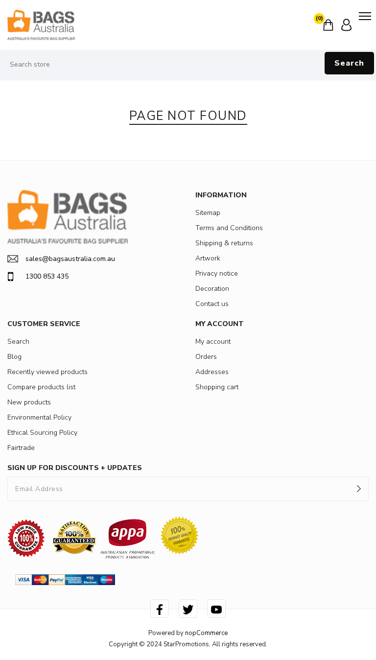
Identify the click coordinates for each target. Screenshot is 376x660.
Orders (206, 356)
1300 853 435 (47, 276)
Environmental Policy (39, 417)
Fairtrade (21, 447)
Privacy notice (216, 273)
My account (213, 341)
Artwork (207, 258)
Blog (14, 356)
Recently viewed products (47, 372)
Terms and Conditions (229, 228)
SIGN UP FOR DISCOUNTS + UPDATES (74, 467)
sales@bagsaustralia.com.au (70, 258)
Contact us (212, 303)
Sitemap (207, 212)
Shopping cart (216, 387)
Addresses (212, 372)
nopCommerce (206, 633)
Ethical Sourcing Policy (42, 432)
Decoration (212, 288)
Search (349, 63)
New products (29, 402)
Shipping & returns (224, 243)
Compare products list (41, 387)
